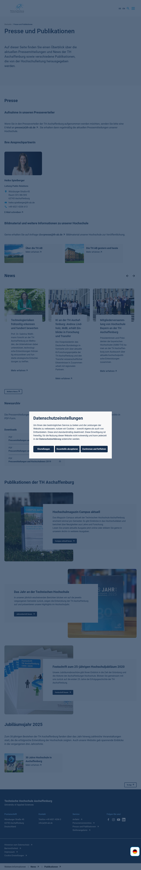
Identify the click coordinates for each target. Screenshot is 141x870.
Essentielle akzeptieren (67, 449)
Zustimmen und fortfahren (94, 449)
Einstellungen (43, 449)
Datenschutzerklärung (50, 439)
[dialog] (70, 435)
